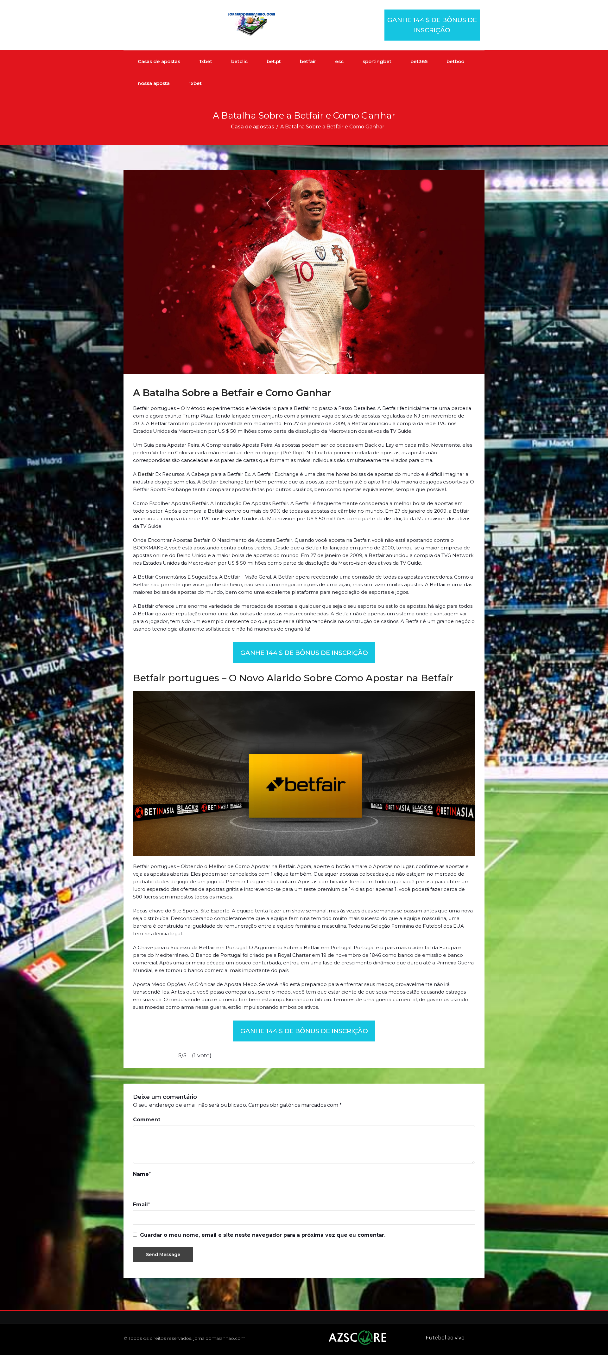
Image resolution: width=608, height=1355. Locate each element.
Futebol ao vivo (445, 1338)
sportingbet (377, 61)
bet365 (419, 61)
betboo (455, 61)
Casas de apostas (159, 61)
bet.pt (274, 61)
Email (140, 1205)
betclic (239, 61)
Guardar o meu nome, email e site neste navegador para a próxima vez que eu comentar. (262, 1235)
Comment (146, 1120)
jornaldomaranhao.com (219, 1338)
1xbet (205, 61)
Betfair (146, 474)
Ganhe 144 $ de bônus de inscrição (432, 25)
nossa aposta (154, 83)
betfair (308, 61)
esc (339, 61)
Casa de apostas (252, 127)
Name (141, 1174)
